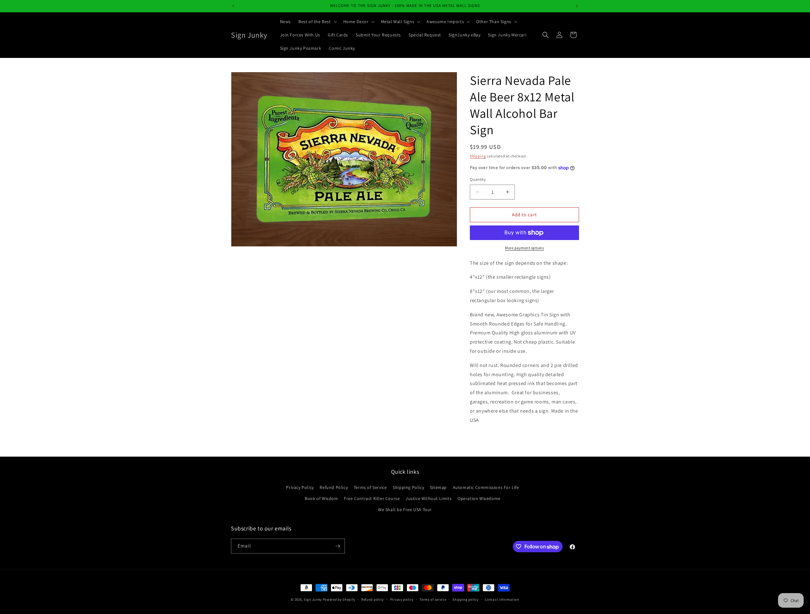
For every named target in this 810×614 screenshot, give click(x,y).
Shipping (478, 156)
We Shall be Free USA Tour (405, 509)
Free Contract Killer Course (372, 498)
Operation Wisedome (479, 498)
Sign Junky (313, 599)
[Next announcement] (577, 6)
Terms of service (433, 599)
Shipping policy (465, 599)
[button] (317, 21)
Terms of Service (370, 487)
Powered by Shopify (339, 599)
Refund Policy (334, 487)
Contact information (502, 599)
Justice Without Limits (429, 498)
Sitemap (438, 487)
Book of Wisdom (321, 498)
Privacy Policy (300, 487)
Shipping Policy (408, 487)
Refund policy (372, 599)
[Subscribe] (338, 546)
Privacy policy (402, 599)
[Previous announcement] (233, 6)
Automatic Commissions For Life (486, 487)
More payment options (524, 247)
